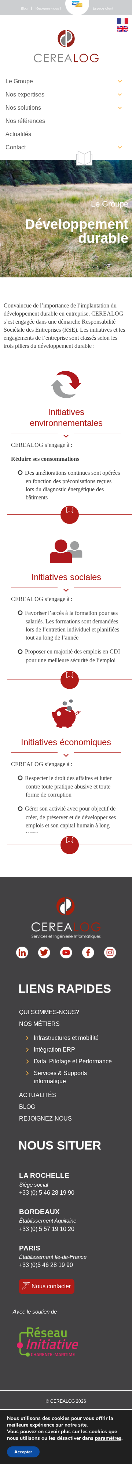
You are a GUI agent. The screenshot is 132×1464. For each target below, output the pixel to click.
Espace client (103, 8)
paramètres (108, 1438)
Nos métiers (39, 1024)
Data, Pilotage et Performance (73, 1061)
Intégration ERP (54, 1049)
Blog (24, 8)
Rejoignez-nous (45, 1118)
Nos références (25, 121)
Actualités (18, 134)
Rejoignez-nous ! (48, 8)
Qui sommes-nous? (49, 1012)
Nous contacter (51, 1286)
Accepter (23, 1452)
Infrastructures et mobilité (66, 1038)
